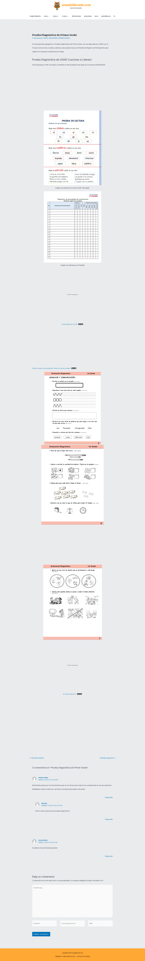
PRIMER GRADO (64, 38)
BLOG (46, 38)
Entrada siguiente (107, 758)
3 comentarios (37, 38)
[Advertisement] (72, 90)
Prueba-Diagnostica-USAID (69, 324)
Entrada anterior (37, 758)
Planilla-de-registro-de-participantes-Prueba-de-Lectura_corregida (51, 368)
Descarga (80, 324)
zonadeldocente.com (76, 5)
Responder (109, 797)
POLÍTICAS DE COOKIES (83, 956)
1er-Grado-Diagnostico (69, 694)
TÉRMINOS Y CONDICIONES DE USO (65, 956)
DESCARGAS (53, 38)
